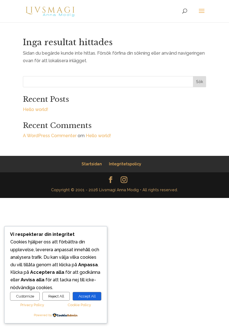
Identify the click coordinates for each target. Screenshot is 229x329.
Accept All (87, 296)
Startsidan (92, 164)
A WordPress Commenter (50, 135)
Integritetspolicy (125, 164)
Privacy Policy (32, 305)
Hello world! (35, 109)
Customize (25, 296)
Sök (199, 81)
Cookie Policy (79, 305)
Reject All (56, 296)
